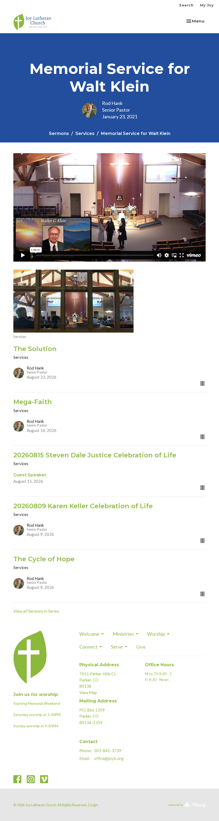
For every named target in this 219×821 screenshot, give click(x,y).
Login (94, 805)
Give (141, 647)
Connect (88, 647)
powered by (184, 809)
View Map (88, 692)
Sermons (59, 133)
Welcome (89, 634)
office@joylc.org (109, 758)
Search (186, 5)
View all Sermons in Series (36, 611)
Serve (117, 647)
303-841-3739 (107, 750)
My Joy (207, 5)
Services (85, 133)
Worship (156, 634)
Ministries (123, 634)
